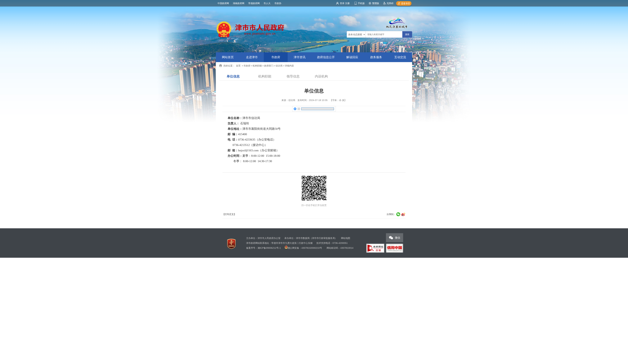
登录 (342, 3)
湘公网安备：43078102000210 (304, 248)
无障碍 (390, 3)
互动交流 (400, 57)
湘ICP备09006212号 (268, 248)
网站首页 (228, 57)
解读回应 (352, 57)
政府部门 (268, 65)
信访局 (279, 65)
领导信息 (293, 76)
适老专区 (405, 3)
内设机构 (321, 76)
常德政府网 (254, 3)
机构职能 (257, 65)
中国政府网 (223, 3)
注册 (347, 3)
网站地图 (345, 238)
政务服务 (376, 57)
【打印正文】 (229, 214)
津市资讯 (299, 57)
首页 (238, 65)
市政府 (275, 57)
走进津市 (252, 57)
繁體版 (375, 3)
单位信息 (233, 76)
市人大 (267, 3)
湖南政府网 (238, 3)
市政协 (277, 3)
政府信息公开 (326, 57)
